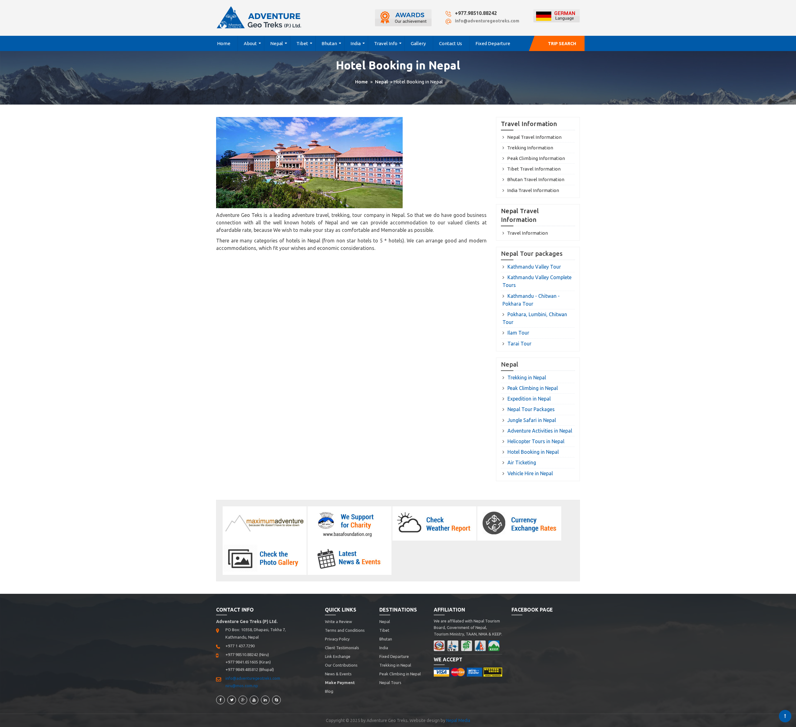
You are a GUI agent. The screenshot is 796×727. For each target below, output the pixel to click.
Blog (329, 691)
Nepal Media (458, 720)
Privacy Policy (337, 639)
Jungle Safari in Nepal (531, 420)
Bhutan (329, 43)
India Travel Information (533, 190)
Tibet (302, 43)
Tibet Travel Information (534, 168)
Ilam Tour (518, 332)
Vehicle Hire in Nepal (530, 473)
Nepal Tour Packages (531, 409)
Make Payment (340, 682)
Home (223, 43)
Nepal (276, 43)
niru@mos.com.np (241, 685)
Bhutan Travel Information (535, 179)
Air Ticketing (521, 462)
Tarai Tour (519, 343)
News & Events (338, 674)
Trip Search (562, 43)
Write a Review (338, 621)
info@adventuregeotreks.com (487, 20)
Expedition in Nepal (529, 398)
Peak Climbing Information (536, 158)
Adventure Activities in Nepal (539, 431)
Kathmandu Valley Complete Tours (537, 281)
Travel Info (385, 43)
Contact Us (450, 43)
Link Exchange (337, 656)
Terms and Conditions (345, 630)
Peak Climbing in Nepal (532, 388)
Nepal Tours (390, 682)
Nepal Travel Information (534, 137)
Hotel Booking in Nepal (533, 452)
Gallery (418, 43)
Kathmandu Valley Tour (534, 267)
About (250, 43)
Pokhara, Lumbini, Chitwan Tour (534, 318)
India (355, 43)
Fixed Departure (492, 43)
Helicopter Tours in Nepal (535, 441)
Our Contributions (341, 665)
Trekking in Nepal (526, 377)
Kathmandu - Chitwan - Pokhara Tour (531, 300)
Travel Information (527, 233)
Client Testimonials (342, 647)
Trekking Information (530, 147)
